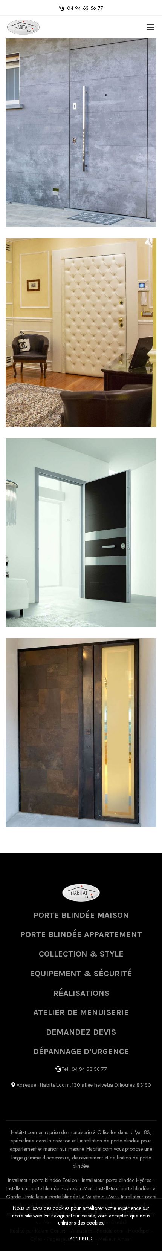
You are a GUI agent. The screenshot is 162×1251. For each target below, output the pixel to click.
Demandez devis (81, 1032)
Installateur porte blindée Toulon (42, 1180)
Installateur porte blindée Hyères (116, 1180)
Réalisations (81, 993)
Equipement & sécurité (81, 973)
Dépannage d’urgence (81, 1052)
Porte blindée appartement (81, 934)
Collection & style (81, 954)
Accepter (81, 1239)
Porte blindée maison (81, 915)
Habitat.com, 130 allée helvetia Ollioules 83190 (95, 1085)
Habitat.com (24, 1132)
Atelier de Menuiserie (81, 1012)
